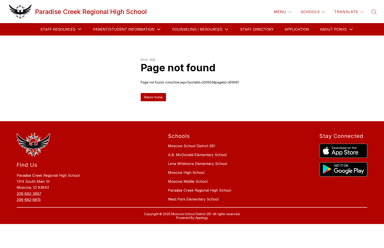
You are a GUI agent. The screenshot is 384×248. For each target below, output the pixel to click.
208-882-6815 (29, 199)
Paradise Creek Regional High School (199, 190)
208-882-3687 (29, 193)
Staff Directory (257, 29)
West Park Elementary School (193, 199)
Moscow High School (186, 172)
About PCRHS (333, 29)
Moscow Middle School (188, 181)
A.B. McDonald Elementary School (197, 155)
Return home (153, 97)
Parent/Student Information (123, 29)
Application (296, 29)
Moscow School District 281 (191, 146)
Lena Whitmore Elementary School (197, 163)
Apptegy (201, 218)
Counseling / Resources (197, 29)
